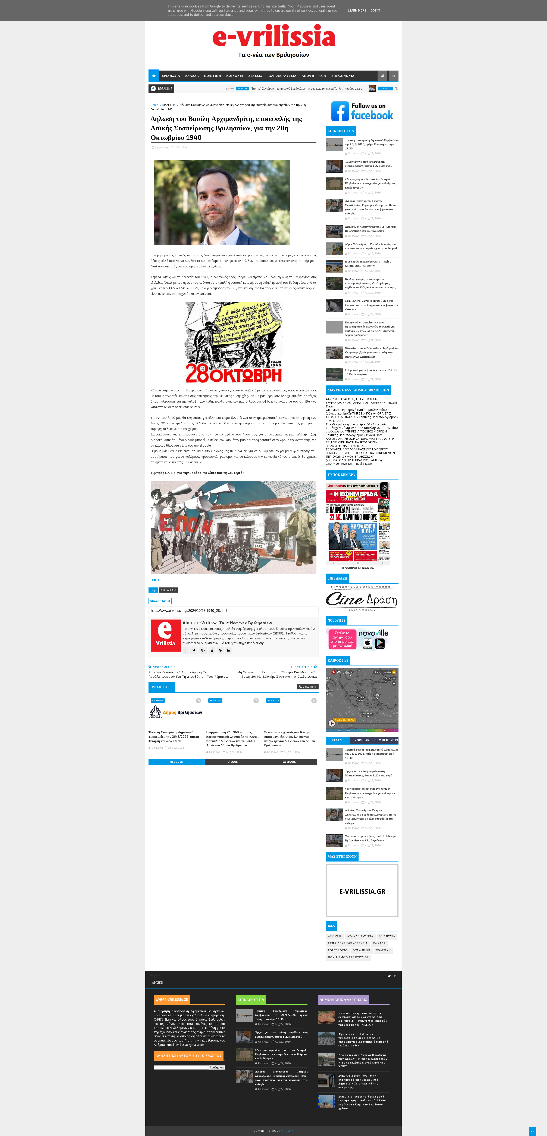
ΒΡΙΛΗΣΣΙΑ (171, 76)
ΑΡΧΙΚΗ (157, 982)
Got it (375, 10)
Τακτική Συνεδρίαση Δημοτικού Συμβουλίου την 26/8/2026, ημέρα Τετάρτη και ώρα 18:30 (257, 88)
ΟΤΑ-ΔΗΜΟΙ (336, 88)
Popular (362, 740)
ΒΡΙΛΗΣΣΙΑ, (181, 147)
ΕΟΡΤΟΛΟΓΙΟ (337, 950)
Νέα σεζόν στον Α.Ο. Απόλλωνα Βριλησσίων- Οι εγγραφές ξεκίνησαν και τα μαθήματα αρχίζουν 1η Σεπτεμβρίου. (371, 353)
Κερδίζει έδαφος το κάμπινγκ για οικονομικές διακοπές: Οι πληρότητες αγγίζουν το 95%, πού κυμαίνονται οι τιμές (370, 283)
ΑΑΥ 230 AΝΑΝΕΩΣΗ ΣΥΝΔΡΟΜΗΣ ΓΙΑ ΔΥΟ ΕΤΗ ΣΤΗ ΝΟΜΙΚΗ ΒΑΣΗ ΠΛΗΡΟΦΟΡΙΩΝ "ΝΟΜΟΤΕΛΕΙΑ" (360, 442)
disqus (233, 762)
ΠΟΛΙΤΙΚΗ (212, 76)
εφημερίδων (368, 567)
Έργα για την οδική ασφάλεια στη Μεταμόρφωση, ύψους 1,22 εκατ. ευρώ (390, 88)
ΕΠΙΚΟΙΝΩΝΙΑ (342, 76)
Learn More (357, 10)
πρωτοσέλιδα (351, 567)
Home (154, 105)
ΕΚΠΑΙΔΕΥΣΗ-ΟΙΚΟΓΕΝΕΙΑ (348, 943)
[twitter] (389, 976)
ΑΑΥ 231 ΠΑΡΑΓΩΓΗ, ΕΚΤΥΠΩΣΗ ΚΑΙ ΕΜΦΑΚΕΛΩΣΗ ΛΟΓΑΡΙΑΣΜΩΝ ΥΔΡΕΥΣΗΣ (355, 401)
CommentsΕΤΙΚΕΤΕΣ (386, 741)
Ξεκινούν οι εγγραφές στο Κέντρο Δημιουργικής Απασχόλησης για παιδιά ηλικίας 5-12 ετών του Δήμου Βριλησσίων (289, 738)
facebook (289, 762)
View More (309, 687)
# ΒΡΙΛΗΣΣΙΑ (168, 590)
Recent (338, 740)
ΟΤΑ (322, 76)
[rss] (395, 976)
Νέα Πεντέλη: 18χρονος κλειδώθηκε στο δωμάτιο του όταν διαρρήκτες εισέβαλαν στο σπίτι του (371, 305)
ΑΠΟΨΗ (308, 76)
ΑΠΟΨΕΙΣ (335, 936)
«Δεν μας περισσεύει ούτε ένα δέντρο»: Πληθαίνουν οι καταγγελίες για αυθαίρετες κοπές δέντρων (370, 183)
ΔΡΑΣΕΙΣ (255, 76)
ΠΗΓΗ (155, 580)
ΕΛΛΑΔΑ (192, 76)
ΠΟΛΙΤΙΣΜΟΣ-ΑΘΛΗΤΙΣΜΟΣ (348, 957)
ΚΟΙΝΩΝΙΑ (234, 76)
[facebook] (384, 976)
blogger (176, 762)
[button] (233, 343)
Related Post (162, 687)
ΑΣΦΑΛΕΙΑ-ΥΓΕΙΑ (282, 76)
